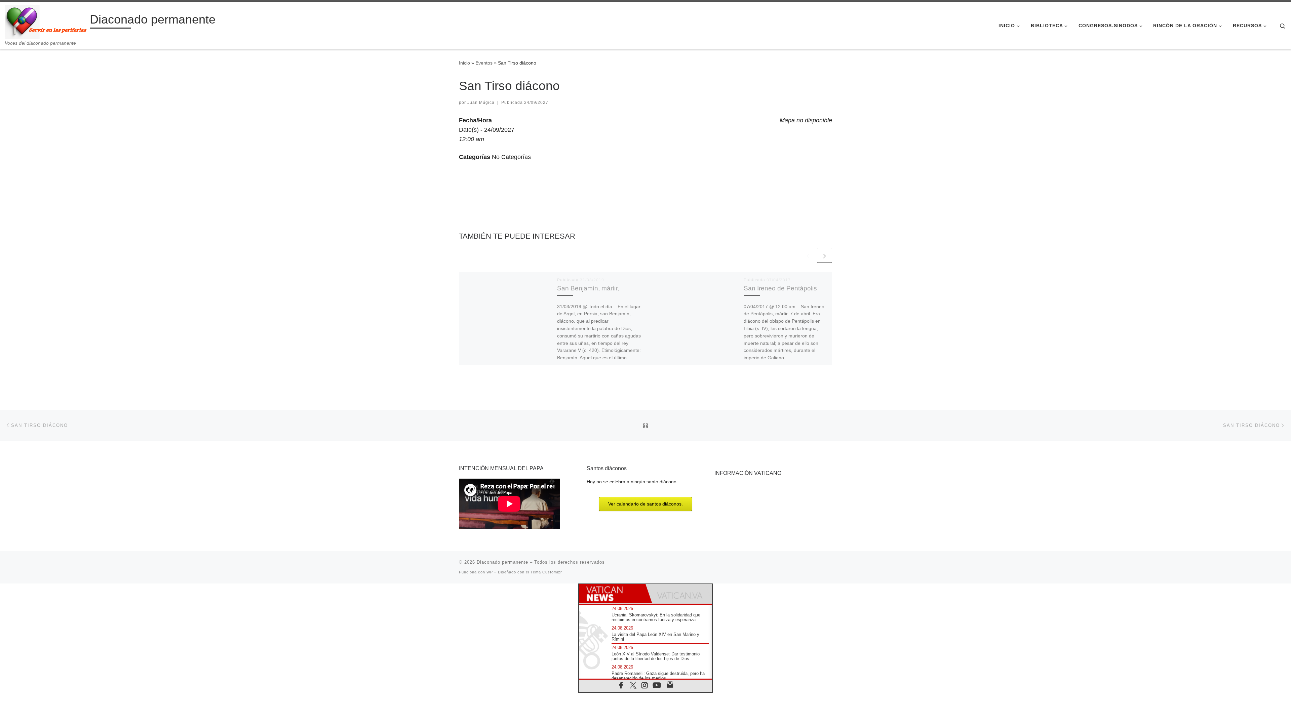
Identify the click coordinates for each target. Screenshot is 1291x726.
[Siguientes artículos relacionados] (824, 255)
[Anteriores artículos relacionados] (808, 255)
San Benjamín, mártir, (588, 288)
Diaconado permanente (502, 562)
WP (489, 572)
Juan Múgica (481, 102)
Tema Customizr (546, 572)
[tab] (612, 593)
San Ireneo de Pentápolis (780, 288)
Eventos (484, 63)
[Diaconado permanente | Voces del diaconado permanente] (46, 21)
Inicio (464, 63)
